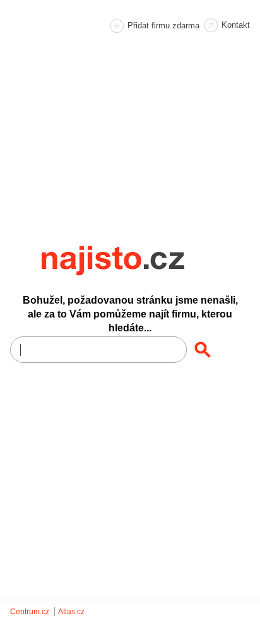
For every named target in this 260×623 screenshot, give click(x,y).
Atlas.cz (71, 611)
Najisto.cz (130, 261)
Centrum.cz (29, 611)
